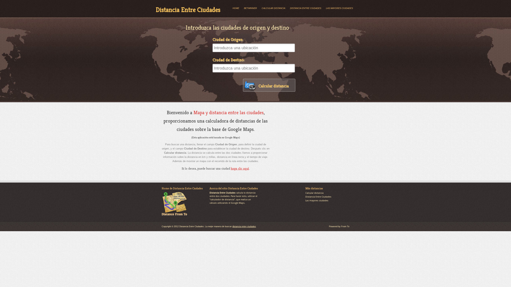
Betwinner (250, 8)
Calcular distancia (273, 8)
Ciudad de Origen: (228, 39)
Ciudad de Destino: (229, 59)
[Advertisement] (307, 136)
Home (236, 8)
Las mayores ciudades (339, 8)
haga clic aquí (240, 168)
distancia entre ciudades (244, 226)
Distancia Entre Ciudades (188, 10)
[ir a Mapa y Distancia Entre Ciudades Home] (174, 216)
